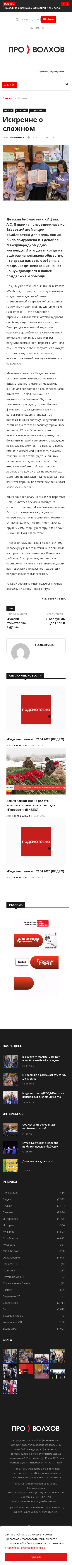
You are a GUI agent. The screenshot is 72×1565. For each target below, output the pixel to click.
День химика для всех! (37, 1161)
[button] (63, 4)
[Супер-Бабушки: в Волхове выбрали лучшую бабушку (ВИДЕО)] (11, 1148)
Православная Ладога (16, 1283)
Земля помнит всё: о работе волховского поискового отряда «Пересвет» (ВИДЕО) (30, 805)
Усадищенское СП (14, 1315)
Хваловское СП (12, 1322)
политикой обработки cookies (26, 1547)
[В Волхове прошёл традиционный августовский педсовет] (10, 1393)
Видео (7, 1199)
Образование (11, 1257)
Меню (50, 19)
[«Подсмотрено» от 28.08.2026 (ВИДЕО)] (26, 1377)
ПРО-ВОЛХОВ (22, 815)
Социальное (37, 110)
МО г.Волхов (11, 1251)
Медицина (9, 1244)
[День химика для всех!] (11, 1166)
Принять (36, 1557)
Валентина (17, 137)
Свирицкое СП (11, 1296)
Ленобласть (10, 1238)
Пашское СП (10, 1264)
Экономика (10, 1328)
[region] (36, 1545)
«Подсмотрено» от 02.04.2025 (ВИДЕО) (35, 739)
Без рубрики (10, 1193)
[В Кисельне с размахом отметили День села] (11, 1080)
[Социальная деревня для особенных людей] (11, 1130)
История (8, 1225)
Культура (21, 110)
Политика (9, 1270)
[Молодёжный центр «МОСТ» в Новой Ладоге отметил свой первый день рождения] (57, 1362)
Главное (8, 1212)
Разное (7, 1290)
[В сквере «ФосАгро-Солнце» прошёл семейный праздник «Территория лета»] (11, 1062)
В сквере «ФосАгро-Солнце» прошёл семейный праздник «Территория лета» (41, 1060)
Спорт (7, 1309)
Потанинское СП (13, 1277)
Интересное (10, 1218)
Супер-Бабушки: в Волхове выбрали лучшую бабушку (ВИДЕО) (40, 1146)
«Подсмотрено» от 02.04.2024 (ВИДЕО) (35, 871)
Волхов (22, 98)
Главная (8, 98)
